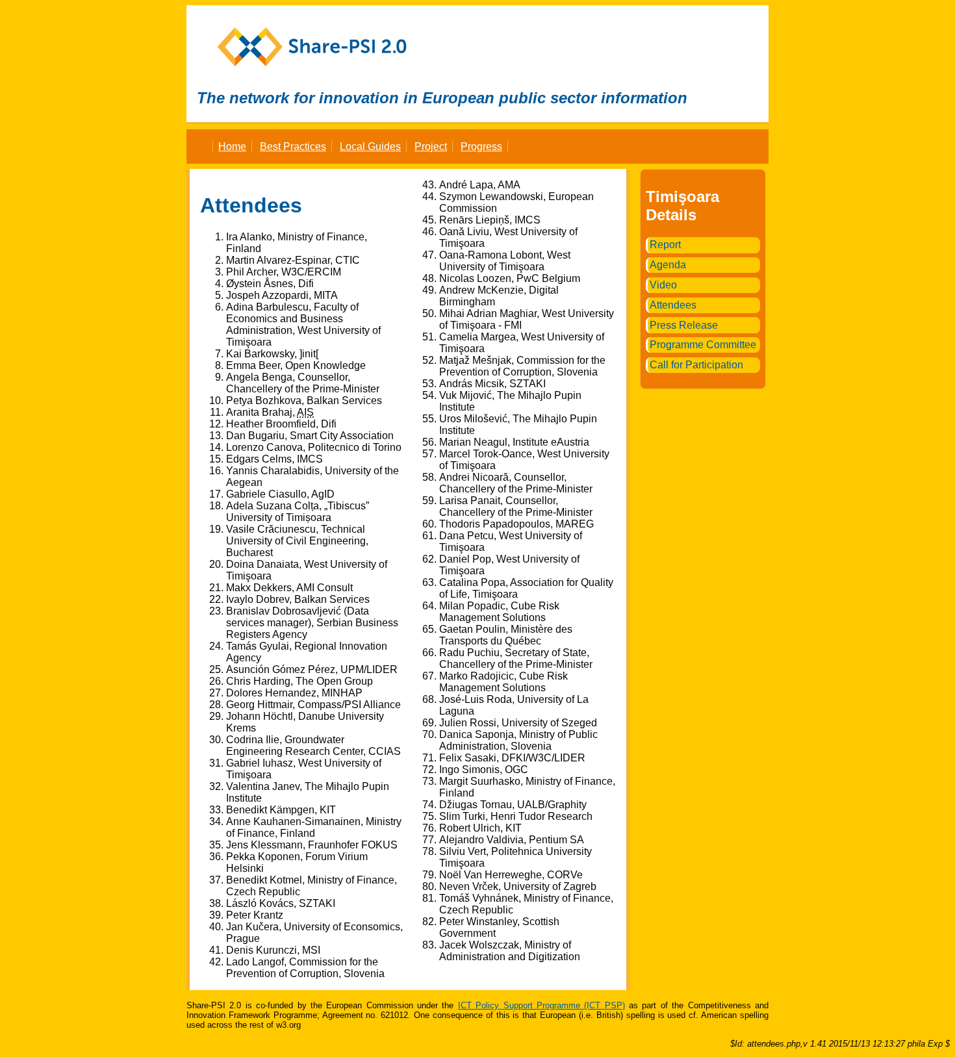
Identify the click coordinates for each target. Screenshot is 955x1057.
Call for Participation (696, 364)
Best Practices (293, 146)
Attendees (673, 305)
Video (663, 284)
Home (232, 146)
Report (665, 244)
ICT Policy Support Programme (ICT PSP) (541, 1005)
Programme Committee (703, 344)
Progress (481, 146)
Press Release (684, 325)
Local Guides (370, 146)
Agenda (668, 264)
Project (430, 146)
